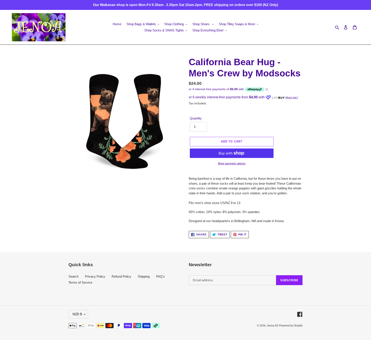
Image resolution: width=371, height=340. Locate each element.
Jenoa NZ (272, 325)
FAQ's (160, 276)
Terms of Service (80, 282)
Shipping (144, 276)
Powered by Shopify (291, 325)
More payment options (232, 163)
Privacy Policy (95, 276)
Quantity (196, 118)
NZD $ (77, 314)
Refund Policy (121, 276)
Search (73, 276)
